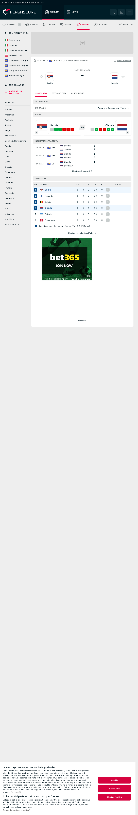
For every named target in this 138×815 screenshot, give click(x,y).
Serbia (50, 83)
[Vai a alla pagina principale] (22, 12)
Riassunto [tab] (41, 93)
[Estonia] (41, 214)
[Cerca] (113, 12)
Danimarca (50, 220)
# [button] (35, 184)
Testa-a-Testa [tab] (58, 93)
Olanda (114, 83)
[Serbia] (41, 190)
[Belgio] (41, 202)
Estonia (48, 214)
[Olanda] (41, 208)
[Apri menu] (129, 12)
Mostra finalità (114, 797)
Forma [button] (118, 184)
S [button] (95, 184)
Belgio (48, 202)
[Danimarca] (41, 220)
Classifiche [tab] (77, 93)
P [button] (88, 184)
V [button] (83, 184)
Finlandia (49, 196)
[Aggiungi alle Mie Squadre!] (41, 76)
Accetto (114, 780)
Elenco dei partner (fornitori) (16, 810)
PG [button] (77, 184)
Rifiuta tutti (114, 788)
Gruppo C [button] (44, 184)
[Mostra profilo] (49, 76)
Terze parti (15, 792)
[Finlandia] (41, 196)
